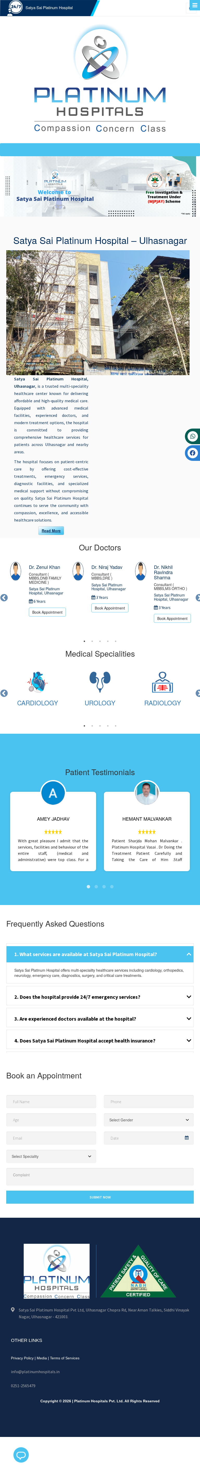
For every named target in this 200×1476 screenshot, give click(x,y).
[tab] (100, 953)
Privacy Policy (22, 1358)
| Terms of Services (63, 1358)
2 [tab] (92, 641)
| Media (41, 1358)
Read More (51, 530)
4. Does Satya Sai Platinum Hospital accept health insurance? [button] (84, 1040)
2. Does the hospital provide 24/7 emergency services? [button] (77, 997)
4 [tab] (107, 641)
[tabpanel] (37, 589)
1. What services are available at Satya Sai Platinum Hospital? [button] (85, 954)
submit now (100, 1197)
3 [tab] (100, 641)
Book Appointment (47, 612)
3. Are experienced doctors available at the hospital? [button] (75, 1018)
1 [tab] (84, 641)
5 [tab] (115, 641)
